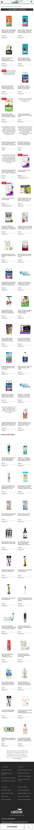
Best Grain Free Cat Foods (25, 770)
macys (3, 149)
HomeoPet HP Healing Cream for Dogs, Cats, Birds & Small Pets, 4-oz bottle (9, 627)
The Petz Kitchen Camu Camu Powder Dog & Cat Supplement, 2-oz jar (24, 424)
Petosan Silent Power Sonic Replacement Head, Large (9, 542)
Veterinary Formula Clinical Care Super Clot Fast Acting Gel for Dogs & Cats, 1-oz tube (25, 228)
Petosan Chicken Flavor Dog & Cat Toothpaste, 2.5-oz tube (25, 627)
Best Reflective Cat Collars (8, 781)
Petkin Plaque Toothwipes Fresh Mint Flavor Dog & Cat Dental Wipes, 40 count (25, 487)
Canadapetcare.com (23, 177)
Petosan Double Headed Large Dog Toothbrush (8, 710)
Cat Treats (4, 787)
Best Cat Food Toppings (24, 776)
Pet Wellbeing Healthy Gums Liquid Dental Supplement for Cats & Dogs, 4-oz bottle (24, 543)
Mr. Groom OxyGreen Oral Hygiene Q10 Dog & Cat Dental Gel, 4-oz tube (8, 487)
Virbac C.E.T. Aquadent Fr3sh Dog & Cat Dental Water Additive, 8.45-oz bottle (24, 459)
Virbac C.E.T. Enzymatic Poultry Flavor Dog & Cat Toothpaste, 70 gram (24, 284)
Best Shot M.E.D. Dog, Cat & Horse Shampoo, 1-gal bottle (25, 368)
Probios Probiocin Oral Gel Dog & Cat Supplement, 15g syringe (25, 599)
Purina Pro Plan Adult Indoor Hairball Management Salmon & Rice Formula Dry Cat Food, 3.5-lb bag (9, 59)
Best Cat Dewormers (23, 790)
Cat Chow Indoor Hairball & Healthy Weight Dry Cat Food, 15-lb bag (25, 312)
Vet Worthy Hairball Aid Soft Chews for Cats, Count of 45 (25, 115)
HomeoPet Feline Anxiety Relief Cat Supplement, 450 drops (9, 256)
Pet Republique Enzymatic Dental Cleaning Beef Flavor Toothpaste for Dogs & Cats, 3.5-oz (8, 459)
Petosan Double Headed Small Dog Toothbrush (8, 570)
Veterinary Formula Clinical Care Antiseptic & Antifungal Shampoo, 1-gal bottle (25, 711)
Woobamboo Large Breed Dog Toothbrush (8, 598)
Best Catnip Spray (6, 799)
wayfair (3, 430)
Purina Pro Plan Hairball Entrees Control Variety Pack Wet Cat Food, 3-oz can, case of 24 (24, 340)
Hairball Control (17, 6)
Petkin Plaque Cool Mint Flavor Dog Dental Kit (24, 514)
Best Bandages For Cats (24, 793)
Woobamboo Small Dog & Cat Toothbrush (25, 570)
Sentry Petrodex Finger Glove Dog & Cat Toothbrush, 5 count (8, 655)
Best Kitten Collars (6, 770)
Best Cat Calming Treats (24, 799)
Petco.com (4, 93)
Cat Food (20, 767)
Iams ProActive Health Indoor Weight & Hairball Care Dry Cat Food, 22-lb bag (24, 59)
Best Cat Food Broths (23, 773)
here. (19, 758)
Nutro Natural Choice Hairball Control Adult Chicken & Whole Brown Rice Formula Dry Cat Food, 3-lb (9, 312)
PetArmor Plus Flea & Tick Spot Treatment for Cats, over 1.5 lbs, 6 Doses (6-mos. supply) (24, 200)
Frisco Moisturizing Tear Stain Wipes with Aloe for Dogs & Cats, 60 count (8, 683)
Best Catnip (5, 796)
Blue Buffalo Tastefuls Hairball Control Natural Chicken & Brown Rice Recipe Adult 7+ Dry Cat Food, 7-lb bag (24, 87)
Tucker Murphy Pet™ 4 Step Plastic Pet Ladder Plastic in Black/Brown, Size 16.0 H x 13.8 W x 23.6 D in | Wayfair (9, 424)
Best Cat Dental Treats (7, 793)
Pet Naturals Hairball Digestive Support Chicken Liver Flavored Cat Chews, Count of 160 (8, 115)
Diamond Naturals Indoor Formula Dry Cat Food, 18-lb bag (25, 256)
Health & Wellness (23, 787)
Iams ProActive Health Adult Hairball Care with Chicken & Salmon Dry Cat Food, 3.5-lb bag (9, 31)
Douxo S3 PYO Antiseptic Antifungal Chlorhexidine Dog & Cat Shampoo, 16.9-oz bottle (25, 740)
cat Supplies (5, 767)
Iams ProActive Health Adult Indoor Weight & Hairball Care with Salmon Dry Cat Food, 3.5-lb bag (25, 31)
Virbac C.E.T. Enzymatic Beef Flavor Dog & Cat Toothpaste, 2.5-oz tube (24, 396)
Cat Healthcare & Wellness (7, 6)
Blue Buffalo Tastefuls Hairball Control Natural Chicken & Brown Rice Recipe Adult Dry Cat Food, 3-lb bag (9, 396)
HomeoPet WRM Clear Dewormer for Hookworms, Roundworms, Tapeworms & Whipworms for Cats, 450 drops (9, 228)
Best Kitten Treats (6, 790)
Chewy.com (4, 37)
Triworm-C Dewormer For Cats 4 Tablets (8, 199)
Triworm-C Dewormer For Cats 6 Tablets (24, 170)
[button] (12, 826)
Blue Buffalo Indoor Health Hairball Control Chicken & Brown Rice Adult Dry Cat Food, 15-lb (8, 284)
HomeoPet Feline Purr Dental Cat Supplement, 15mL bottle (24, 655)
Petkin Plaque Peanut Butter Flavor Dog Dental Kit (9, 514)
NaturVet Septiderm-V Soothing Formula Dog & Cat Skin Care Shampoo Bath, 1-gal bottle (24, 683)
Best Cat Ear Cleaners (24, 796)
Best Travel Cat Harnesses (8, 778)
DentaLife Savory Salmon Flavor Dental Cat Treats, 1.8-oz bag (8, 368)
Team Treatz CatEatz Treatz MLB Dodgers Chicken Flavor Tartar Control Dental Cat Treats (8, 340)
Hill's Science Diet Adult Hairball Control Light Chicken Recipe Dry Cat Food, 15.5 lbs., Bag (8, 87)
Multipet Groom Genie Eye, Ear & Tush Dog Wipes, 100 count (9, 739)
